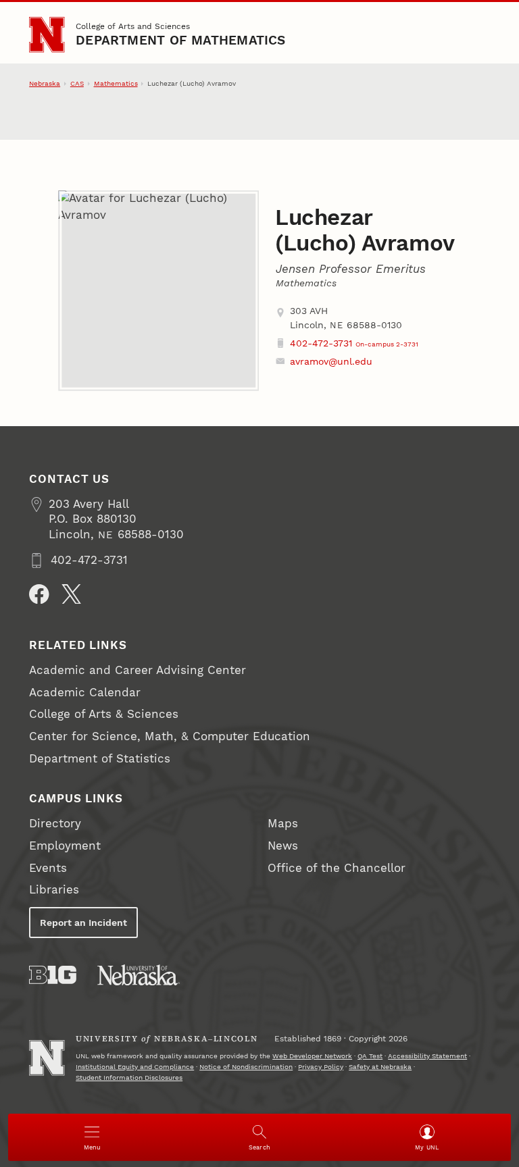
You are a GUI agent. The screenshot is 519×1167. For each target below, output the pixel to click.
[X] (71, 594)
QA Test (369, 1056)
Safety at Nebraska (380, 1066)
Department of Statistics (99, 758)
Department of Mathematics (180, 40)
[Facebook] (39, 594)
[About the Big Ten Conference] (52, 975)
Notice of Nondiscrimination (246, 1066)
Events (48, 868)
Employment (65, 845)
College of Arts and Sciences (133, 26)
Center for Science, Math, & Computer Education (169, 736)
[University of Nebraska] (138, 974)
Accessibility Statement (427, 1056)
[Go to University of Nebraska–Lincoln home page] (46, 34)
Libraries (54, 889)
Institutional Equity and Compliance (135, 1066)
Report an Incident (83, 922)
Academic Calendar (85, 692)
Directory (55, 823)
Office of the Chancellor (336, 868)
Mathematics (116, 83)
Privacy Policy (320, 1066)
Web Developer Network (312, 1056)
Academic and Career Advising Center (137, 670)
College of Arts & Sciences (103, 714)
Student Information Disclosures (129, 1077)
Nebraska (44, 83)
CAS (77, 83)
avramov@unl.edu (331, 361)
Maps (283, 823)
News (283, 845)
